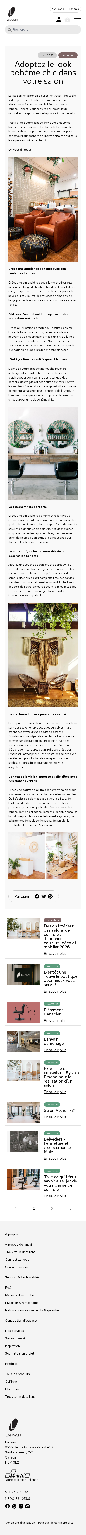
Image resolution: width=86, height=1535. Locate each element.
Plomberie (12, 1389)
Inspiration (12, 1346)
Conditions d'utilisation (20, 1523)
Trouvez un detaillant (20, 1396)
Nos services (14, 1331)
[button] (65, 9)
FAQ (8, 1287)
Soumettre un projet (19, 1353)
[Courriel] (27, 1506)
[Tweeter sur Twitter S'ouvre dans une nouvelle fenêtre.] (43, 896)
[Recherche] (10, 30)
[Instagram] (20, 1506)
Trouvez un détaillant (20, 1252)
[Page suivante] (70, 1208)
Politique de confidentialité (55, 1523)
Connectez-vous (17, 1259)
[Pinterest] (14, 1506)
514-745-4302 (16, 1492)
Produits (11, 1363)
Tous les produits (17, 1374)
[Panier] (67, 19)
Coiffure (11, 1381)
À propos (11, 1234)
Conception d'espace (21, 1320)
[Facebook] (7, 1506)
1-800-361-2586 (17, 1498)
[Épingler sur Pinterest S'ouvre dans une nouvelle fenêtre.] (50, 896)
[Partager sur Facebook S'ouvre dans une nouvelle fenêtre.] (36, 896)
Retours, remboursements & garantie (32, 1310)
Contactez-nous (17, 1267)
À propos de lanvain (19, 1244)
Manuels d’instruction (20, 1295)
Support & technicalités (22, 1277)
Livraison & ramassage (21, 1302)
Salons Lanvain (16, 1338)
